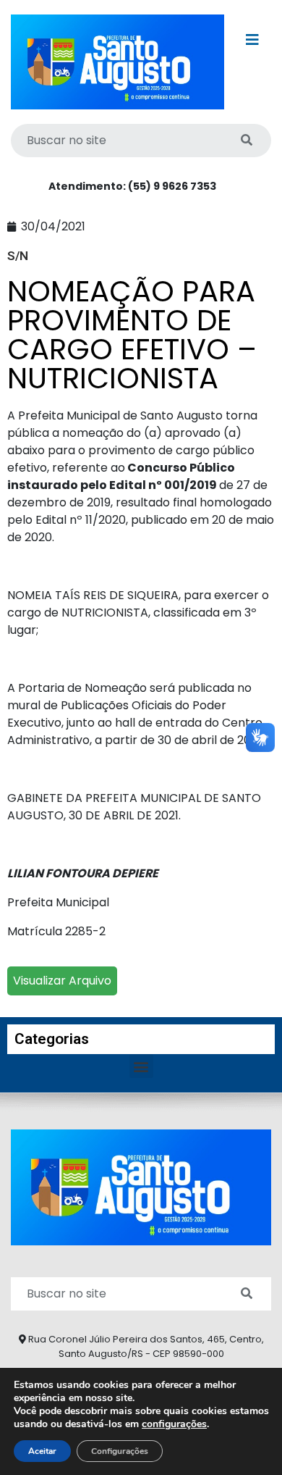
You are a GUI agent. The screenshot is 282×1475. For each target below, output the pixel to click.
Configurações (119, 1451)
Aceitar (42, 1451)
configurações (174, 1424)
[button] (141, 1066)
